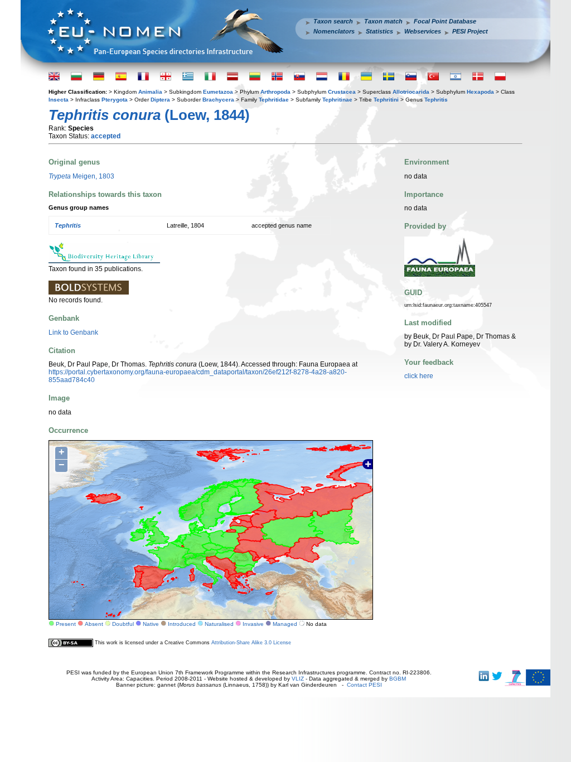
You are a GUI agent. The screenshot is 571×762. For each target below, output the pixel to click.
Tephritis (436, 100)
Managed (285, 624)
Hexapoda (480, 92)
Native (151, 624)
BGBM (397, 679)
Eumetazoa (218, 92)
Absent (94, 624)
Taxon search (333, 21)
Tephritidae (274, 100)
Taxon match (383, 21)
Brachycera (218, 100)
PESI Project (470, 31)
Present (66, 624)
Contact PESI (364, 685)
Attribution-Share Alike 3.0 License (251, 642)
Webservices (422, 31)
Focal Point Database (445, 21)
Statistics (379, 31)
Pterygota (114, 100)
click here (418, 376)
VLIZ (298, 679)
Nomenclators (334, 31)
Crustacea (342, 92)
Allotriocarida (411, 92)
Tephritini (386, 100)
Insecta (59, 100)
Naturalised (219, 624)
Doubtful (123, 624)
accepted (105, 136)
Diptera (160, 100)
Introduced (182, 624)
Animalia (150, 92)
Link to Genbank (73, 332)
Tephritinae (337, 100)
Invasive (253, 624)
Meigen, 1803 (81, 176)
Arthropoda (275, 92)
